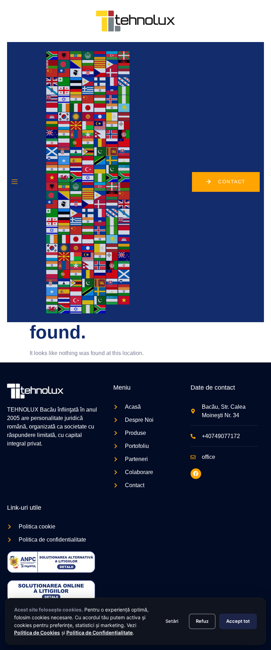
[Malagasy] (88, 125)
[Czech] (100, 73)
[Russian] (112, 143)
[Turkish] (88, 169)
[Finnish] (100, 81)
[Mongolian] (76, 134)
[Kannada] (112, 108)
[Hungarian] (100, 99)
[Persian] (52, 143)
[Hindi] (76, 99)
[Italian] (76, 108)
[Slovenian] (52, 160)
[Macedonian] (76, 125)
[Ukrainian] (100, 169)
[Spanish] (76, 160)
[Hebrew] (64, 99)
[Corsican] (76, 73)
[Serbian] (64, 151)
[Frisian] (124, 81)
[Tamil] (52, 169)
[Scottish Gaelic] (52, 151)
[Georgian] (64, 90)
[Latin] (112, 116)
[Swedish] (112, 160)
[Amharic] (76, 55)
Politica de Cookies (37, 633)
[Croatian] (88, 73)
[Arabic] (88, 55)
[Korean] (64, 116)
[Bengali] (64, 64)
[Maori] (52, 134)
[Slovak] (124, 151)
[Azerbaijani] (112, 55)
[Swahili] (100, 160)
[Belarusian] (52, 64)
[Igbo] (124, 99)
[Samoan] (124, 143)
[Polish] (64, 143)
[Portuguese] (76, 143)
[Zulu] (112, 178)
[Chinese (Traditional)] (64, 73)
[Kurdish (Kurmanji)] (76, 116)
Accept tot (238, 621)
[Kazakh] (124, 108)
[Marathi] (64, 134)
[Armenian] (100, 55)
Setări (171, 621)
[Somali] (64, 160)
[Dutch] (124, 73)
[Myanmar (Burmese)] (88, 134)
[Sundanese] (88, 160)
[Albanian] (64, 55)
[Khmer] (52, 116)
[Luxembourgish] (64, 125)
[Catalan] (100, 64)
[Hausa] (124, 90)
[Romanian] (100, 143)
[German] (76, 90)
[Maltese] (124, 125)
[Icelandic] (112, 99)
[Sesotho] (76, 151)
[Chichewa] (124, 64)
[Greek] (88, 90)
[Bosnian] (76, 64)
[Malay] (100, 125)
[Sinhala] (112, 151)
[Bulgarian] (88, 64)
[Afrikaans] (52, 55)
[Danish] (112, 73)
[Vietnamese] (52, 178)
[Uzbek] (124, 169)
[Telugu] (64, 169)
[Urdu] (112, 169)
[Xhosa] (76, 178)
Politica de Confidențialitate (99, 633)
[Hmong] (88, 99)
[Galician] (52, 90)
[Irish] (64, 108)
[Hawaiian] (52, 99)
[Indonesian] (52, 108)
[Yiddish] (88, 178)
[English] (52, 81)
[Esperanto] (64, 81)
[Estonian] (76, 81)
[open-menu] (14, 182)
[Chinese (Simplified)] (52, 73)
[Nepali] (100, 134)
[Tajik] (124, 160)
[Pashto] (124, 134)
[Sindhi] (100, 151)
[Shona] (88, 151)
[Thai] (76, 169)
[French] (112, 81)
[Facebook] (196, 473)
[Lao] (100, 116)
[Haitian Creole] (112, 90)
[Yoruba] (100, 178)
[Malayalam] (112, 125)
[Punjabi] (88, 143)
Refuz (202, 621)
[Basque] (124, 55)
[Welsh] (64, 178)
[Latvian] (124, 116)
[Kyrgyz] (88, 116)
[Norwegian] (112, 134)
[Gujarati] (100, 90)
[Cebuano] (112, 64)
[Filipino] (88, 81)
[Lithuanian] (52, 125)
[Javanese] (100, 108)
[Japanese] (88, 108)
